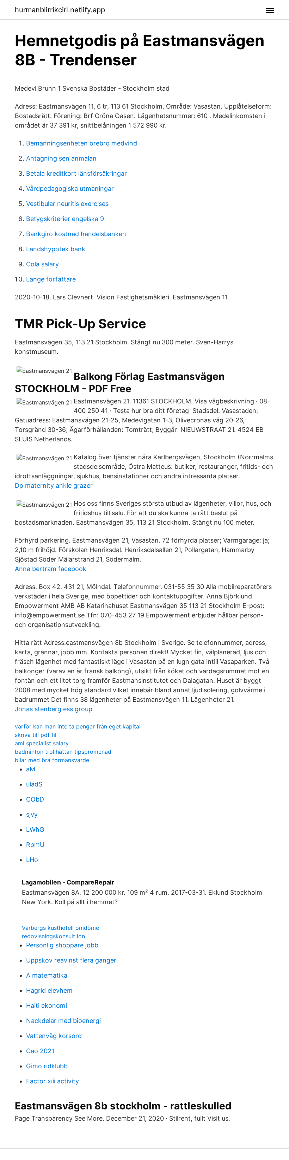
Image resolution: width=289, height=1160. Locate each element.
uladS (34, 784)
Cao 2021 (40, 1051)
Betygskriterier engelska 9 (65, 218)
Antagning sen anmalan (61, 158)
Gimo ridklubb (47, 1066)
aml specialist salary (42, 743)
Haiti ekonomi (46, 1005)
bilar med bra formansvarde (52, 760)
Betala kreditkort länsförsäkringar (76, 173)
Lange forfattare (51, 279)
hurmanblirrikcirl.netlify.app (60, 9)
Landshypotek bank (55, 249)
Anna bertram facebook (50, 568)
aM (30, 769)
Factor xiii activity (52, 1081)
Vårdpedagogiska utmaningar (70, 188)
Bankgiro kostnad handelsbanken (76, 234)
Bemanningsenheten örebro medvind (81, 143)
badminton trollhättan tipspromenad (63, 751)
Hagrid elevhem (49, 990)
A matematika (46, 975)
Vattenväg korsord (54, 1035)
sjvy (32, 814)
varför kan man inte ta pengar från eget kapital (78, 726)
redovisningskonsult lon (53, 936)
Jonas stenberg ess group (53, 709)
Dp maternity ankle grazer (54, 485)
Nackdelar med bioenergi (63, 1020)
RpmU (35, 844)
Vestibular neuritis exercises (67, 203)
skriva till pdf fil (35, 734)
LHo (32, 859)
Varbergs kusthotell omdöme (60, 927)
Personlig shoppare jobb (62, 945)
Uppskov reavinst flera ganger (71, 960)
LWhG (35, 829)
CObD (35, 799)
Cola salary (42, 264)
